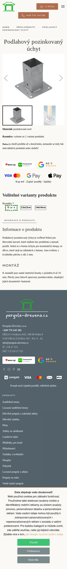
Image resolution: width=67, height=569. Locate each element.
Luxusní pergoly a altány (15, 471)
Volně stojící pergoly (13, 483)
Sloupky (6, 460)
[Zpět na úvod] (8, 6)
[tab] (17, 115)
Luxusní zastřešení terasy (15, 407)
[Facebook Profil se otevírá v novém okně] (4, 369)
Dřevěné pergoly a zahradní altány (20, 413)
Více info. (33, 560)
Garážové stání (10, 436)
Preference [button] (33, 551)
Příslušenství (8, 448)
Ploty (5, 425)
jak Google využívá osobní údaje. (44, 534)
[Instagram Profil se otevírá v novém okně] (9, 369)
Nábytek (6, 466)
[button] (47, 6)
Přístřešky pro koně (12, 442)
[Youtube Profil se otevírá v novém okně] (18, 369)
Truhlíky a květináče (12, 454)
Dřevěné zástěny (11, 419)
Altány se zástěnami (12, 431)
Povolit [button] (34, 542)
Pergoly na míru (10, 477)
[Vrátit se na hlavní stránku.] (26, 308)
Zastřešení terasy (11, 402)
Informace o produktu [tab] (19, 220)
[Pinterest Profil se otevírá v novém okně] (13, 369)
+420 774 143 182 (35, 15)
